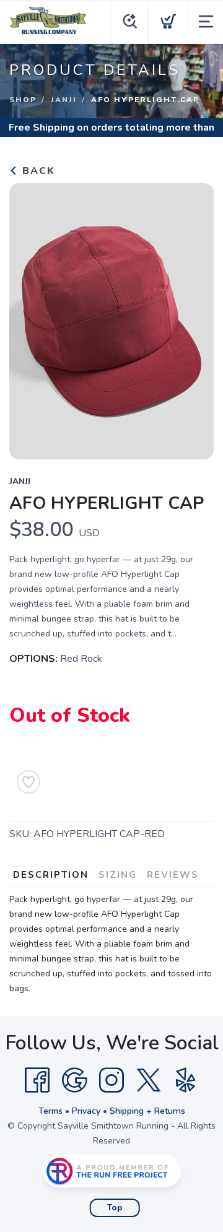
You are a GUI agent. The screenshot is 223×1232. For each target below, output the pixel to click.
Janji (64, 100)
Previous (28, 318)
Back (37, 171)
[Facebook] (37, 1080)
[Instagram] (111, 1080)
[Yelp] (185, 1080)
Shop (23, 100)
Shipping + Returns (147, 1111)
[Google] (74, 1080)
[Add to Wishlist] (28, 782)
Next (194, 318)
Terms (50, 1111)
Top (115, 1207)
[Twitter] (148, 1080)
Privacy (86, 1111)
